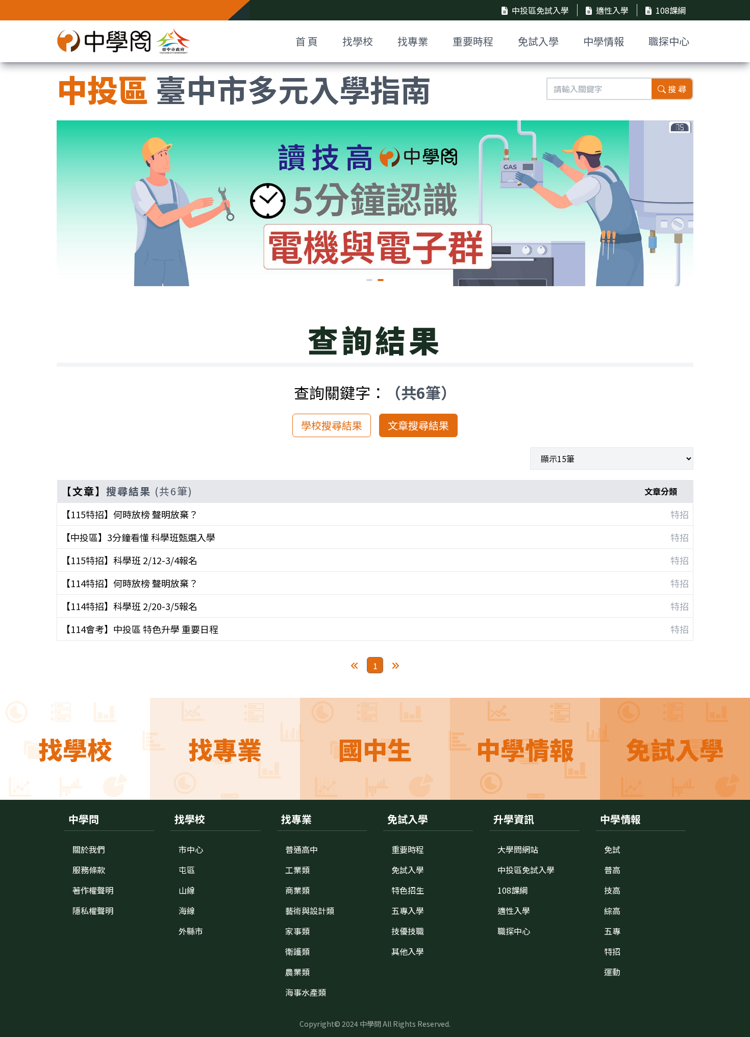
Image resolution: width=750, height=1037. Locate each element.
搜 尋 (677, 89)
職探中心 (668, 41)
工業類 (297, 870)
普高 (612, 870)
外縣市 (191, 931)
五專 (612, 931)
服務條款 (88, 870)
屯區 (187, 870)
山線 (187, 890)
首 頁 (306, 41)
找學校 (357, 41)
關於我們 (88, 849)
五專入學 (407, 910)
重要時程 (473, 41)
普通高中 (301, 849)
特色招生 (407, 890)
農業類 (297, 972)
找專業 (412, 41)
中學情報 (603, 41)
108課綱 (671, 10)
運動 (612, 972)
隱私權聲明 (92, 910)
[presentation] (72, 202)
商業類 (297, 890)
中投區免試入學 (540, 10)
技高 (612, 890)
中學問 (370, 1024)
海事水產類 (305, 992)
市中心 (191, 849)
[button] (369, 280)
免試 (612, 849)
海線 (187, 910)
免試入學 (538, 41)
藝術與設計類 (309, 910)
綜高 (612, 910)
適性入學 (612, 10)
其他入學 (407, 951)
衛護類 (297, 951)
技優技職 (407, 931)
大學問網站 (517, 849)
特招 (612, 951)
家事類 (297, 931)
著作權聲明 (92, 890)
